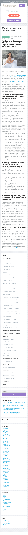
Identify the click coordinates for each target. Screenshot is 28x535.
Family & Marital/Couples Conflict (10, 327)
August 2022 (6, 430)
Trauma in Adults (8, 280)
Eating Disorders (7, 316)
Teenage (5, 509)
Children (5, 498)
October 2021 (6, 434)
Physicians (6, 364)
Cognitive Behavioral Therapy (11, 333)
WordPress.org (6, 524)
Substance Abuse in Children (10, 286)
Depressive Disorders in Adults (11, 311)
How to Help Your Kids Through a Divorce (12, 413)
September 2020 (7, 450)
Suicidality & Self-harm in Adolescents (12, 300)
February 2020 (6, 457)
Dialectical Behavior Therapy (11, 330)
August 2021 (5, 437)
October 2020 (6, 448)
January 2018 (6, 482)
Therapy (5, 510)
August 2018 (5, 474)
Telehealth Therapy (7, 355)
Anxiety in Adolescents (9, 266)
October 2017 (6, 485)
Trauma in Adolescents (9, 277)
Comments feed (6, 523)
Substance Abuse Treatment (9, 283)
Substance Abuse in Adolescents (11, 288)
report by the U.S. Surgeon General (16, 81)
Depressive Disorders (8, 305)
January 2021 (6, 444)
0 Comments (10, 38)
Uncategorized (6, 36)
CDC (11, 104)
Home (4, 255)
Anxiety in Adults (7, 269)
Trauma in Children (8, 275)
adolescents (18, 247)
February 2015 (6, 486)
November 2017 (6, 484)
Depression (5, 503)
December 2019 (6, 459)
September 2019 (6, 461)
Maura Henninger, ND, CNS (9, 367)
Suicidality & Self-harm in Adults (11, 302)
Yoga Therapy (6, 353)
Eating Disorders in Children (10, 319)
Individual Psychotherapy (9, 339)
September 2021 (6, 435)
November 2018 (6, 469)
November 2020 (6, 447)
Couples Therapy (7, 502)
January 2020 (6, 458)
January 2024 (6, 428)
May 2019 (5, 464)
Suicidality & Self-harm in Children (11, 297)
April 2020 (5, 454)
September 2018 (6, 472)
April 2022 (5, 431)
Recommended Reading (8, 373)
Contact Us (6, 381)
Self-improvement (7, 506)
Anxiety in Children (8, 263)
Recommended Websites (8, 375)
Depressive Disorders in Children (11, 308)
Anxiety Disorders (7, 261)
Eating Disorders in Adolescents (11, 322)
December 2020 (6, 445)
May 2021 (5, 440)
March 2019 (5, 465)
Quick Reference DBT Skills (9, 378)
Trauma (5, 272)
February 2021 (6, 442)
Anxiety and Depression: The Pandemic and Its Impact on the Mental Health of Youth (12, 43)
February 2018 (6, 481)
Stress (4, 507)
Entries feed (6, 522)
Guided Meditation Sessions (9, 350)
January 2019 (6, 468)
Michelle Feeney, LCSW (8, 361)
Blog (4, 384)
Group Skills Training (8, 344)
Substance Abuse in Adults (9, 291)
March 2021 (5, 441)
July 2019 (5, 462)
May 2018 (5, 476)
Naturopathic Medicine (8, 347)
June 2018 (5, 475)
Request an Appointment (14, 20)
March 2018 (5, 479)
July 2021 (5, 438)
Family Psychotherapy (8, 342)
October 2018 (6, 471)
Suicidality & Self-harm (8, 294)
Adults (4, 495)
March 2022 (5, 432)
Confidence (5, 500)
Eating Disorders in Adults (9, 325)
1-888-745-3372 (14, 15)
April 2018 (5, 478)
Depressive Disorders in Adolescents (12, 313)
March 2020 (5, 455)
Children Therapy (7, 499)
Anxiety (5, 496)
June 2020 (5, 452)
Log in (4, 520)
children (11, 247)
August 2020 (6, 451)
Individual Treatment (8, 505)
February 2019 (6, 466)
